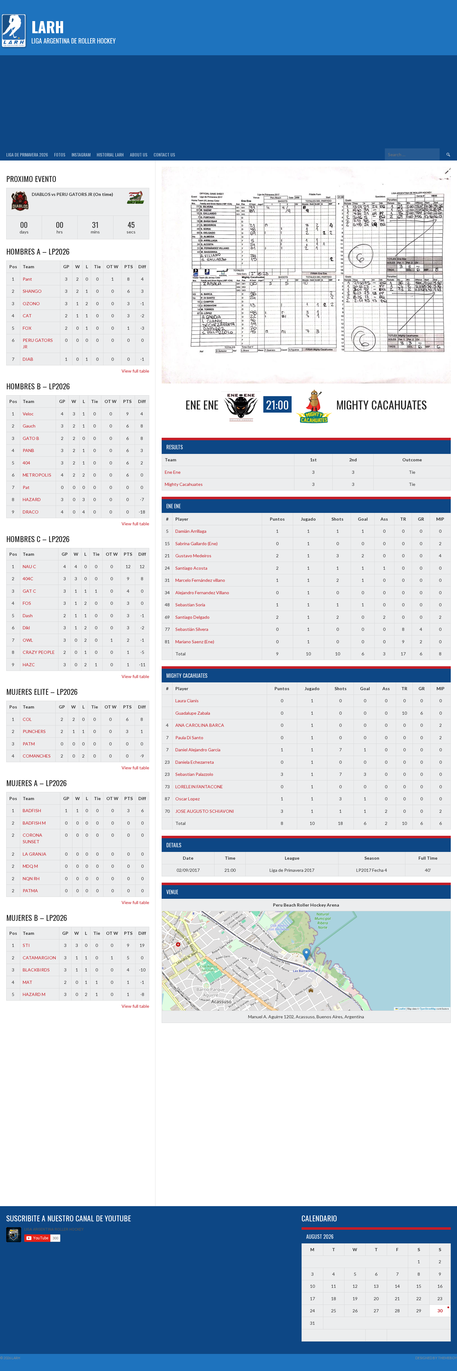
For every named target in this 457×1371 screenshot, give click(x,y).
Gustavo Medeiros (193, 555)
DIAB (28, 359)
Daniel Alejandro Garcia (197, 749)
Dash (28, 615)
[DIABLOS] (20, 202)
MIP (440, 519)
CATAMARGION (39, 957)
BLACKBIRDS (36, 969)
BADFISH (32, 810)
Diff (142, 266)
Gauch (29, 425)
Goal (363, 519)
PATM (29, 743)
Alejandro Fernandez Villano (202, 592)
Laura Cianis (187, 700)
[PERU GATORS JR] (135, 198)
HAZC (29, 664)
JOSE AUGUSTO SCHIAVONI (204, 811)
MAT (27, 982)
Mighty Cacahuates (184, 484)
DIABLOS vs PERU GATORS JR (62, 194)
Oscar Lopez (187, 798)
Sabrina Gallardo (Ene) (196, 543)
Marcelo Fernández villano (200, 580)
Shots (337, 519)
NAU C (29, 566)
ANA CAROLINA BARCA (199, 725)
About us (138, 154)
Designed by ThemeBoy (436, 1358)
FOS (27, 603)
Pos (13, 266)
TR (403, 519)
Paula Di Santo (189, 737)
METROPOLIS (37, 474)
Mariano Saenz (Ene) (194, 641)
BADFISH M (34, 823)
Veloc (28, 413)
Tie (97, 266)
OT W (112, 266)
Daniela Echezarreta (194, 762)
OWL (28, 640)
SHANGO (32, 291)
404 (26, 462)
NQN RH (31, 878)
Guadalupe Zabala (192, 713)
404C (28, 578)
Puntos (277, 519)
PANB (28, 450)
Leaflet (401, 1008)
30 (439, 1310)
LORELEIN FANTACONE (199, 786)
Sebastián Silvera (191, 629)
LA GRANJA (34, 854)
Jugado (308, 519)
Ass (384, 519)
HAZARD (32, 499)
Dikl (26, 627)
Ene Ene (173, 472)
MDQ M (30, 866)
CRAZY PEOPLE (39, 652)
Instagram (81, 154)
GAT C (29, 591)
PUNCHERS (34, 731)
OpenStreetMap (428, 1008)
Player (181, 519)
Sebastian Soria (190, 604)
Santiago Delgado (192, 617)
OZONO (31, 303)
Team (28, 266)
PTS (128, 266)
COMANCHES (37, 755)
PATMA (30, 890)
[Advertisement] (228, 101)
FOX (27, 328)
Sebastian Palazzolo (194, 774)
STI (26, 945)
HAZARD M (34, 994)
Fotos (59, 154)
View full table (135, 370)
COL (27, 719)
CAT (27, 315)
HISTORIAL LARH (110, 154)
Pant (27, 279)
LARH (47, 27)
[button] (306, 954)
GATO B (31, 438)
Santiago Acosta (191, 568)
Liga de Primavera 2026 (27, 154)
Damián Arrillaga (190, 531)
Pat (26, 487)
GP (66, 266)
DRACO (31, 511)
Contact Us (164, 154)
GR (421, 519)
